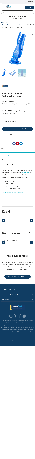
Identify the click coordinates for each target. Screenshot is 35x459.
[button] (32, 34)
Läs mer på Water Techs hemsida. (12, 192)
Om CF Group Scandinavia (10, 294)
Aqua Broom (25, 172)
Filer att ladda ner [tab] (8, 164)
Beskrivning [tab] (5, 155)
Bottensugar (23, 25)
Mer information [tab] (7, 160)
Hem (2, 22)
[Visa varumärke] (5, 86)
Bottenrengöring (12, 25)
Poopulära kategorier (8, 289)
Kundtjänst (5, 299)
